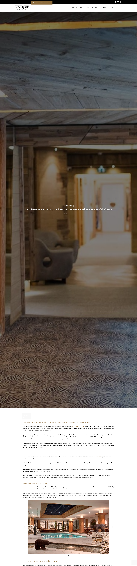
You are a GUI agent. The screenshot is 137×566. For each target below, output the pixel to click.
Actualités (110, 7)
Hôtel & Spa (68, 205)
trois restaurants (97, 456)
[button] (120, 7)
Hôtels (81, 7)
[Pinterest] (118, 2)
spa (67, 487)
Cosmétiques (89, 7)
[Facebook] (115, 2)
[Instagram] (120, 2)
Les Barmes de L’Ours (77, 426)
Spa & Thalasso (100, 7)
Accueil (74, 7)
